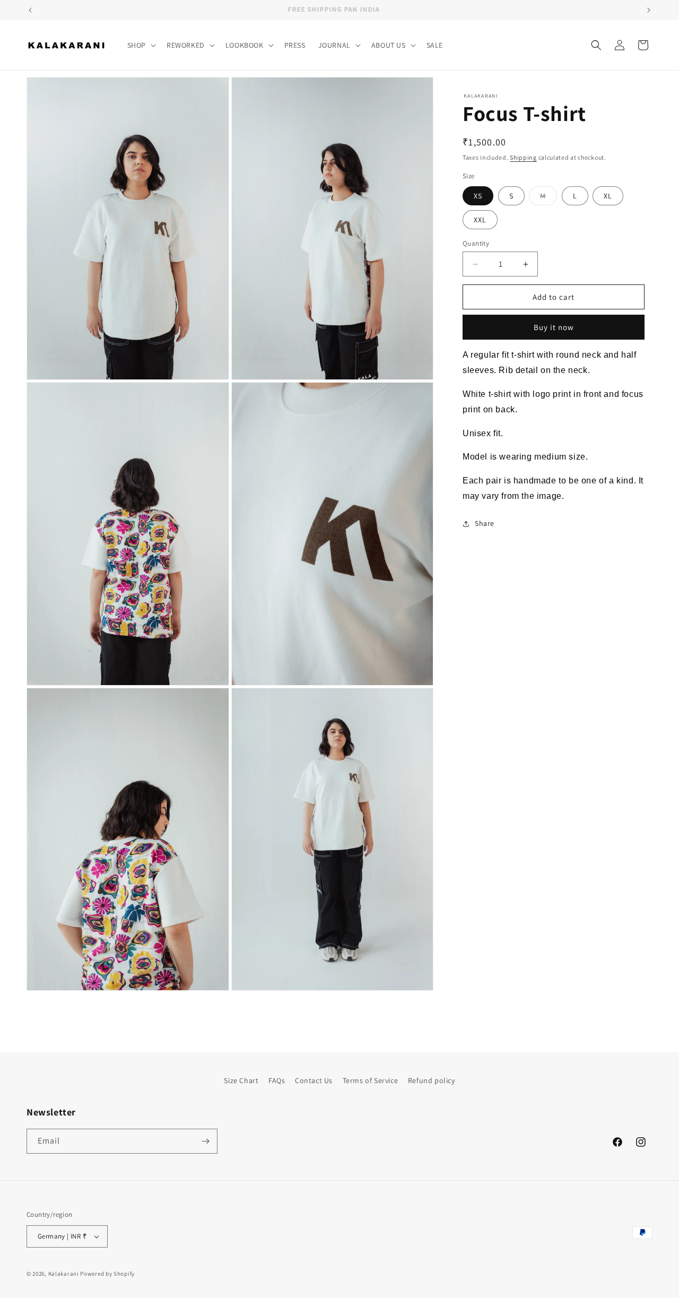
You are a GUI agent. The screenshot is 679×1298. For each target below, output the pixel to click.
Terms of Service (370, 1080)
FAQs (276, 1080)
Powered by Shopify (107, 1273)
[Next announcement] (648, 10)
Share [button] (484, 523)
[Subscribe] (205, 1141)
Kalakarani (63, 1273)
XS (478, 196)
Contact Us (314, 1080)
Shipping (523, 157)
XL (608, 196)
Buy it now (554, 327)
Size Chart (241, 1080)
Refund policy (431, 1080)
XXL (480, 219)
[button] (140, 45)
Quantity (476, 243)
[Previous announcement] (30, 10)
